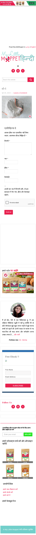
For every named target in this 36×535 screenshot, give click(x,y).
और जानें (17, 335)
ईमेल (6, 168)
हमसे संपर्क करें (8, 492)
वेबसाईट (7, 177)
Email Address (10, 377)
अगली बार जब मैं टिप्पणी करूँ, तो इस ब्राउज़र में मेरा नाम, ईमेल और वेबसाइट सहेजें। (17, 192)
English (33, 47)
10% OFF (28, 434)
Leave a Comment (20, 93)
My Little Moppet (18, 57)
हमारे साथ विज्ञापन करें (10, 489)
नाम (6, 159)
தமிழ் (27, 47)
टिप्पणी (7, 141)
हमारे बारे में (6, 495)
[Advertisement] (18, 26)
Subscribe (18, 385)
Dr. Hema (23, 340)
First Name (9, 370)
